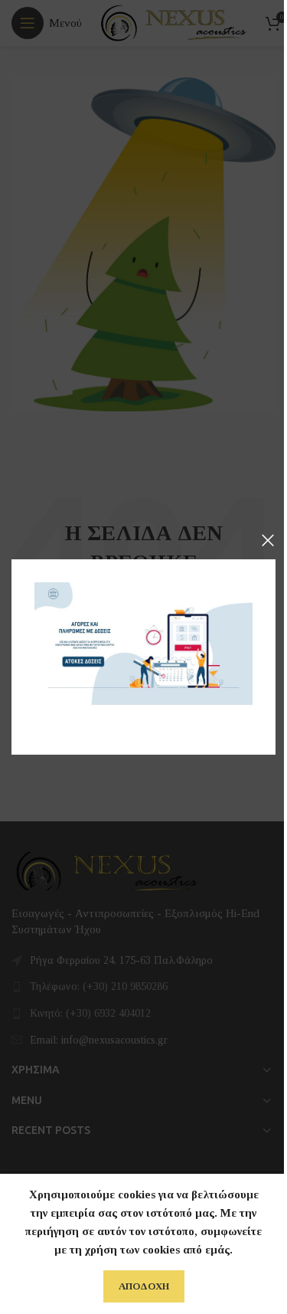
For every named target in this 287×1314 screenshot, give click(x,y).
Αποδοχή (144, 1286)
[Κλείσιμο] (268, 540)
